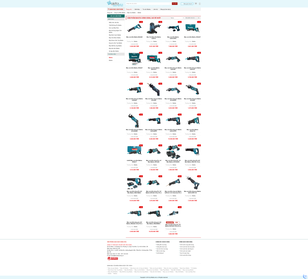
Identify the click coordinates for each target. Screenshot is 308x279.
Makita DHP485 (142, 6)
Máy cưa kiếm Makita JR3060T (134, 68)
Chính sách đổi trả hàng (185, 255)
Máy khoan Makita (184, 268)
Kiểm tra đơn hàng (161, 251)
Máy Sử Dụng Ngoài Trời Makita (115, 31)
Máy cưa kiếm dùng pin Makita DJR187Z (192, 68)
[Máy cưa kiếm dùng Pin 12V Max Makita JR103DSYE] (173, 151)
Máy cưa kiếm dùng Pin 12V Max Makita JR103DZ (153, 161)
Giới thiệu (137, 9)
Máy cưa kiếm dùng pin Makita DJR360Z (134, 99)
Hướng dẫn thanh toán (162, 246)
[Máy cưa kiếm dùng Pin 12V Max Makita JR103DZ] (153, 151)
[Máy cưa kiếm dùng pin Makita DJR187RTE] (173, 120)
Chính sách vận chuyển (185, 251)
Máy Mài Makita (128, 270)
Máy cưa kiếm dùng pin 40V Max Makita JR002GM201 (153, 222)
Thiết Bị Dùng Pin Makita (115, 25)
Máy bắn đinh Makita (114, 48)
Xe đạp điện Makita (114, 51)
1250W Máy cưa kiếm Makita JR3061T (134, 161)
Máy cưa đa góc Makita (156, 268)
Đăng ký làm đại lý (165, 9)
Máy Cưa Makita (131, 12)
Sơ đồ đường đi (160, 253)
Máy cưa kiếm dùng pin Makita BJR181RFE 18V (192, 192)
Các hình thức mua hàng (162, 249)
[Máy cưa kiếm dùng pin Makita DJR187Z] (192, 59)
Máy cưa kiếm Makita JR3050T (192, 37)
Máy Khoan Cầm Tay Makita (116, 40)
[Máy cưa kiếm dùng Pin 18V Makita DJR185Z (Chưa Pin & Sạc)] (153, 182)
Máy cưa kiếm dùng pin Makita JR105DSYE (173, 99)
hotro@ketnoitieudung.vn (117, 255)
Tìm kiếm (174, 3)
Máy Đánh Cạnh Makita (115, 35)
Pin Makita (194, 268)
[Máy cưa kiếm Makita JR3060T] (134, 59)
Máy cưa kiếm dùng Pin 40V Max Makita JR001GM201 (134, 192)
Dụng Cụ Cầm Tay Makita (115, 43)
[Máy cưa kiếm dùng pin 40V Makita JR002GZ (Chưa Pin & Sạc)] (134, 213)
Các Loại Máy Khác (114, 28)
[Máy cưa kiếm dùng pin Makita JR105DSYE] (173, 90)
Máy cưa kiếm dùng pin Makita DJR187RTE (173, 130)
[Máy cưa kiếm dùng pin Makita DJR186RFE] (153, 120)
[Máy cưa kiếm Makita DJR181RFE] (173, 28)
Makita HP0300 (134, 6)
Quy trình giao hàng (184, 253)
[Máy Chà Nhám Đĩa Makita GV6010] (153, 28)
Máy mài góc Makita (113, 268)
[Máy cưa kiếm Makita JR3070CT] (153, 59)
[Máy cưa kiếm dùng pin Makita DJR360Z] (134, 90)
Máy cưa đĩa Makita (140, 270)
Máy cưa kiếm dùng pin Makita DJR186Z (173, 68)
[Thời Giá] (115, 3)
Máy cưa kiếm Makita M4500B (134, 37)
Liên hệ (155, 9)
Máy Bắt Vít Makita (176, 270)
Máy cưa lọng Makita (188, 270)
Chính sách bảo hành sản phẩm (187, 246)
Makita (139, 12)
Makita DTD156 (151, 6)
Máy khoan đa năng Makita (141, 272)
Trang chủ (129, 9)
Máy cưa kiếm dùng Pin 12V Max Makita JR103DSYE (173, 161)
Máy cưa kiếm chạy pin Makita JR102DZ (153, 99)
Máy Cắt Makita (180, 272)
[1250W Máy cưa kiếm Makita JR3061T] (134, 151)
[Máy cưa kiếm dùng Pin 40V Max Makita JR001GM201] (134, 182)
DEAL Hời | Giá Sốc (114, 22)
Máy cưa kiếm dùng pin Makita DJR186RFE (153, 130)
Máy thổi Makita (124, 268)
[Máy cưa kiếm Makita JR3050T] (192, 28)
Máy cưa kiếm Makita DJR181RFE (173, 37)
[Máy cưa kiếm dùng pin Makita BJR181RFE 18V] (192, 182)
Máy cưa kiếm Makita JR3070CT (153, 68)
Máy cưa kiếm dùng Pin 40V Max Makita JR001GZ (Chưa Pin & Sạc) (192, 162)
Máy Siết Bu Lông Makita (115, 45)
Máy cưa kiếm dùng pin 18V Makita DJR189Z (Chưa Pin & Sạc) (173, 226)
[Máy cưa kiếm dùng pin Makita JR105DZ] (192, 90)
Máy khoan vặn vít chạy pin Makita (139, 268)
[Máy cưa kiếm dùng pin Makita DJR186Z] (173, 59)
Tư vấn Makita (147, 9)
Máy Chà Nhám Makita (115, 37)
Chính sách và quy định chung (187, 244)
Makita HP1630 (159, 6)
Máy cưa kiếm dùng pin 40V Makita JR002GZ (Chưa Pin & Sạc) (134, 223)
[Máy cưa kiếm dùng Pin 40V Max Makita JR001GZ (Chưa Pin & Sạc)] (192, 151)
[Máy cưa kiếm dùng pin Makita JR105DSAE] (134, 120)
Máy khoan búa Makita (152, 270)
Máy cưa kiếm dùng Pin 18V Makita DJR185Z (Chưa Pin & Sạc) (154, 192)
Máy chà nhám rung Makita (171, 268)
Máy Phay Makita (164, 270)
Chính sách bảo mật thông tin (187, 249)
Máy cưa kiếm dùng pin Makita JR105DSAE (134, 130)
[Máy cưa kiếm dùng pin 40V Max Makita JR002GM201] (153, 213)
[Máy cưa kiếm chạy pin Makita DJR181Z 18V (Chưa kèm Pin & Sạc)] (173, 182)
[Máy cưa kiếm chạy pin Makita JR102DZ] (153, 90)
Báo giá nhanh (188, 4)
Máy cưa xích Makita (168, 272)
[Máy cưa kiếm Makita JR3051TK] (192, 120)
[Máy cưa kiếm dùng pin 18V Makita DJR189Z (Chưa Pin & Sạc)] (173, 213)
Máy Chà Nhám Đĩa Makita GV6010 (154, 37)
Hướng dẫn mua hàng (161, 244)
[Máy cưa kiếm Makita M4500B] (134, 28)
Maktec (111, 60)
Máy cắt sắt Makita (113, 272)
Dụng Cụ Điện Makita (119, 12)
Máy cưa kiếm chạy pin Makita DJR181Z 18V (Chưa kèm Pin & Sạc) (173, 192)
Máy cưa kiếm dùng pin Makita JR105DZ (192, 99)
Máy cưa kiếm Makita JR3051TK (192, 130)
